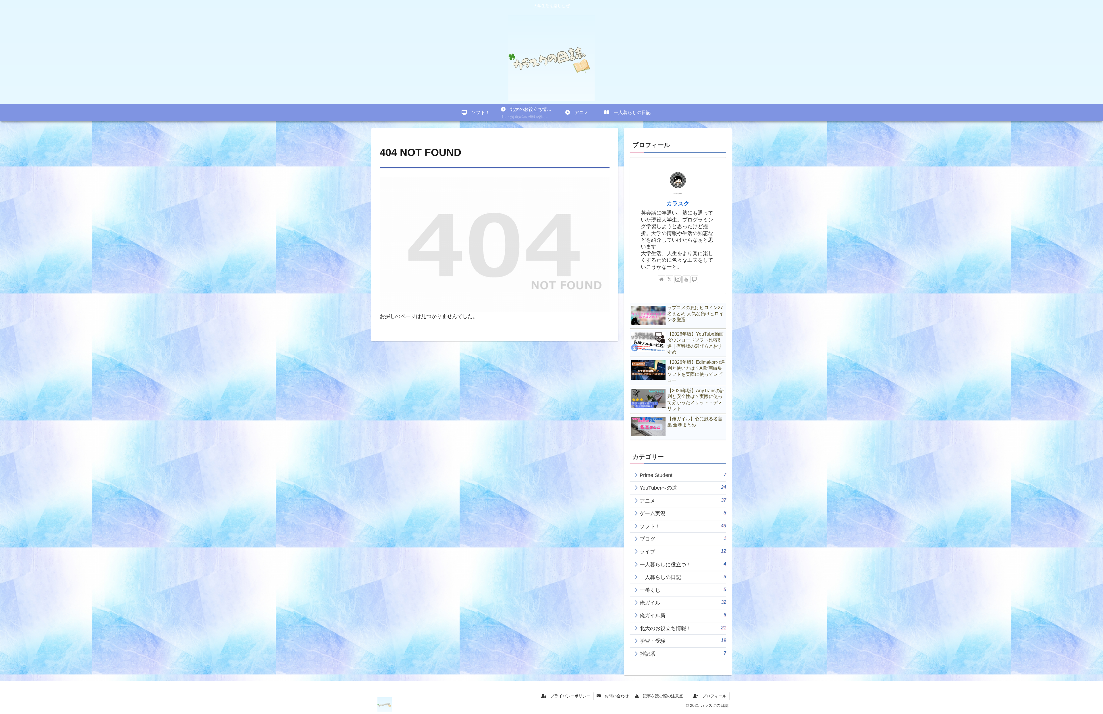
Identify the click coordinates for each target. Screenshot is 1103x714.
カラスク (677, 203)
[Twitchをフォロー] (694, 279)
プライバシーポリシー (568, 696)
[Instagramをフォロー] (678, 279)
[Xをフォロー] (669, 279)
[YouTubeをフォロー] (686, 279)
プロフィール (712, 696)
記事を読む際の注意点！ (663, 696)
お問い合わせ (615, 696)
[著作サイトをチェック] (661, 279)
